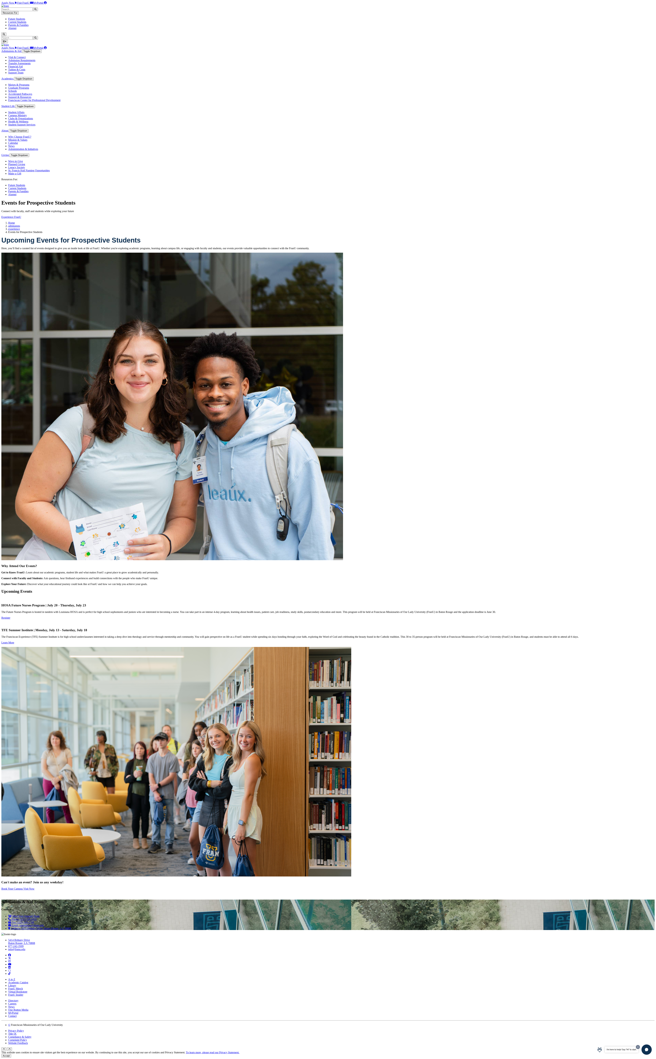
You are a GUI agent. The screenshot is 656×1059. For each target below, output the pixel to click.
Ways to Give (15, 161)
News (11, 146)
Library (12, 985)
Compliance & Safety (19, 1036)
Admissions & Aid (11, 51)
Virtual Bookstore (17, 991)
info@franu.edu (16, 949)
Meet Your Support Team (25, 916)
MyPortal (38, 2)
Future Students (16, 18)
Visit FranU (23, 2)
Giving (5, 155)
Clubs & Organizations (20, 118)
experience (14, 229)
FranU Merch (15, 988)
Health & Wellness (18, 121)
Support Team (15, 72)
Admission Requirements (21, 60)
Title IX (12, 1033)
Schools (12, 90)
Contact (12, 1016)
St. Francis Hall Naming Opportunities (29, 170)
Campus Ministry (17, 115)
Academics (7, 78)
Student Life (8, 106)
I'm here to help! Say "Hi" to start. (622, 1049)
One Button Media (18, 1009)
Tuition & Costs (16, 69)
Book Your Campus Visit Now (18, 888)
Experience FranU (11, 217)
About (5, 130)
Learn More (7, 642)
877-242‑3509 (16, 946)
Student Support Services (21, 124)
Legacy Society (16, 167)
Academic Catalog (18, 982)
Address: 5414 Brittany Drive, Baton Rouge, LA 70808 (40, 928)
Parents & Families (18, 25)
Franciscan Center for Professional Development (34, 100)
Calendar (13, 142)
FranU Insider (15, 994)
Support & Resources (19, 97)
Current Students (17, 22)
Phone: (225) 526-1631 (24, 919)
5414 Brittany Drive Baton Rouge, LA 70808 (21, 942)
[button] (646, 1049)
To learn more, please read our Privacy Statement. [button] (212, 1052)
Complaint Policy (17, 1039)
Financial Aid (15, 66)
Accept (6, 1056)
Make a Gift (14, 173)
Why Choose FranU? (19, 136)
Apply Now (8, 2)
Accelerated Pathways (20, 94)
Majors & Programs (18, 84)
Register (5, 617)
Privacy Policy (16, 1030)
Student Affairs (16, 112)
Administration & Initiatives (23, 149)
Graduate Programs (18, 87)
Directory (13, 1000)
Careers (12, 1003)
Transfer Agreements (19, 63)
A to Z (11, 979)
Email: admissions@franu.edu (27, 925)
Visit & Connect (17, 57)
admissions (14, 225)
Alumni (12, 28)
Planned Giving (16, 164)
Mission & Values (17, 139)
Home (11, 222)
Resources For (10, 13)
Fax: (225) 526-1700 (22, 922)
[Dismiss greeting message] (638, 1047)
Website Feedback (18, 1043)
